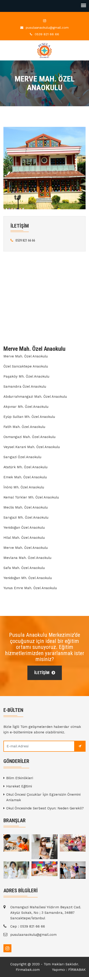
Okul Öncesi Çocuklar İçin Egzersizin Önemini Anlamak (43, 797)
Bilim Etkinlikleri (19, 778)
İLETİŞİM (42, 672)
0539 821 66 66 (47, 34)
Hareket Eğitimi (19, 786)
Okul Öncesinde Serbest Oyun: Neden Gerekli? (45, 808)
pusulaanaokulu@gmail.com (47, 27)
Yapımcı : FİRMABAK (69, 970)
